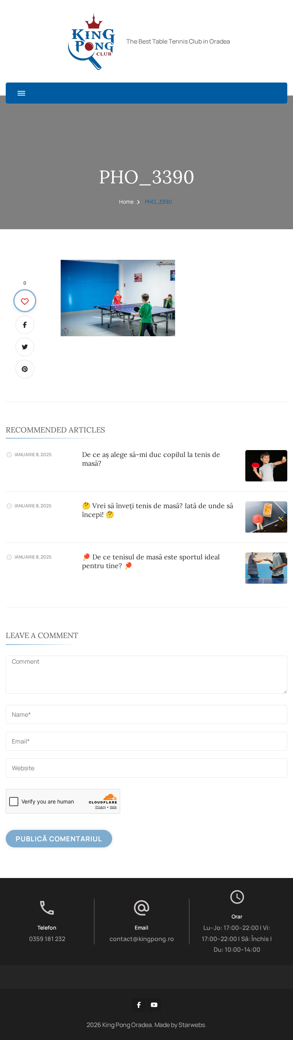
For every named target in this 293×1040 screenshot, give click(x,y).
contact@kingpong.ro (141, 939)
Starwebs (192, 1025)
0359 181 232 (47, 939)
